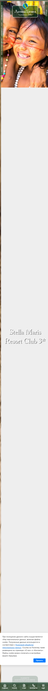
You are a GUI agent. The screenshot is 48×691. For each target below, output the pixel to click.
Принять (39, 660)
